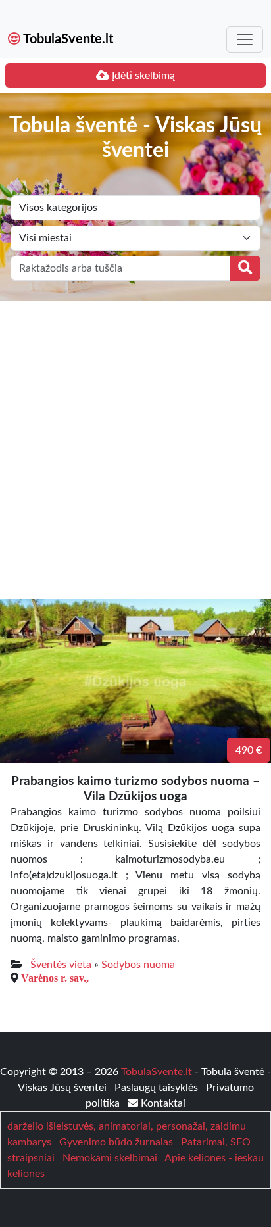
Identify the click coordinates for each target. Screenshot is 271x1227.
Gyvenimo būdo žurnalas (116, 1142)
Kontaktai (161, 1103)
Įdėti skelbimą (142, 75)
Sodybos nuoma (138, 964)
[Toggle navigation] (244, 39)
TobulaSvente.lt (66, 39)
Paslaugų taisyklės (157, 1087)
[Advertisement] (135, 442)
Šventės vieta (60, 964)
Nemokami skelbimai (109, 1158)
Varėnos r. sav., (55, 978)
